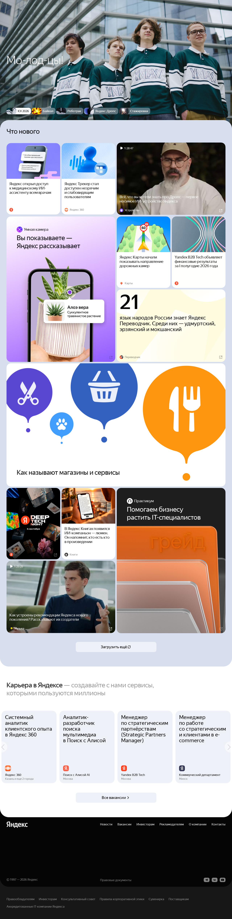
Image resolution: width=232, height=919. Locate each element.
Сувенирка (156, 899)
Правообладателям (20, 899)
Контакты (218, 824)
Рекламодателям (172, 824)
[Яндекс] (17, 825)
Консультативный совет (78, 899)
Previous (3, 747)
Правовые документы (115, 880)
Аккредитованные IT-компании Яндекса (36, 906)
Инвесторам (145, 824)
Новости (106, 824)
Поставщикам (179, 899)
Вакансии (124, 824)
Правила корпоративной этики (122, 899)
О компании (197, 824)
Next (228, 747)
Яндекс (32, 879)
